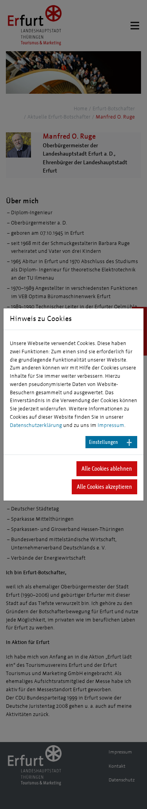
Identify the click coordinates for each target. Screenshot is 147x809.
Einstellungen (103, 442)
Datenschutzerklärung (36, 425)
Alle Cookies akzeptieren (104, 486)
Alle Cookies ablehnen (107, 468)
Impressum (111, 425)
